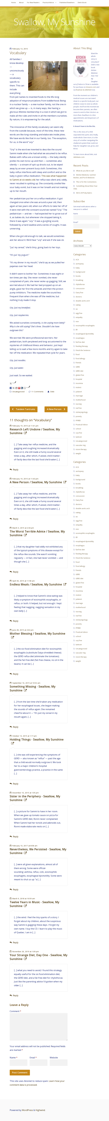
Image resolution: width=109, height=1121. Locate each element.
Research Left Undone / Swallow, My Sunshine (35, 431)
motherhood (80, 400)
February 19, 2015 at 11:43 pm (25, 479)
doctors (79, 297)
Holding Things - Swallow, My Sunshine (37, 739)
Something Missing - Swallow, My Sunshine (32, 688)
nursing (79, 404)
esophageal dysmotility (85, 334)
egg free (79, 313)
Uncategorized (18, 391)
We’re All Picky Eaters (84, 193)
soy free (79, 433)
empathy (79, 317)
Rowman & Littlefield (83, 90)
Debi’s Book (82, 2)
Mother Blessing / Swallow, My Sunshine (37, 633)
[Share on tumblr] (22, 388)
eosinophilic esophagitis (85, 325)
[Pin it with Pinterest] (19, 388)
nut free (79, 408)
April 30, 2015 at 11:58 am (23, 581)
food (77, 354)
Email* (75, 222)
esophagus (80, 338)
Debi (52, 391)
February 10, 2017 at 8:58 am (24, 845)
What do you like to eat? (85, 171)
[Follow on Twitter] (11, 383)
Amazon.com (91, 87)
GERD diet (79, 371)
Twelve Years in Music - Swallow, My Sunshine (34, 904)
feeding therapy (82, 346)
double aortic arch (83, 301)
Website (54, 1057)
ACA (77, 259)
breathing (79, 280)
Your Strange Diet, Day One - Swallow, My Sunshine (38, 957)
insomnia (79, 383)
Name (13, 1057)
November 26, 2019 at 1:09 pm (25, 951)
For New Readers (33, 2)
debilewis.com (78, 157)
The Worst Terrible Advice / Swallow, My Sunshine (37, 533)
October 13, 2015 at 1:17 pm (24, 736)
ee (77, 309)
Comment (15, 1011)
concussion (80, 288)
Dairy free (79, 292)
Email (33, 1057)
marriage (79, 396)
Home (13, 2)
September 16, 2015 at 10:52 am (26, 683)
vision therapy (81, 449)
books (78, 276)
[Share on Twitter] (13, 388)
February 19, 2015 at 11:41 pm (25, 426)
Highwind (40, 1110)
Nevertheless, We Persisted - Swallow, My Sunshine (38, 851)
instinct (78, 387)
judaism (79, 392)
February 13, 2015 (20, 49)
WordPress (27, 1110)
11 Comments (37, 391)
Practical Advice (48, 2)
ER (76, 330)
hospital (79, 379)
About (21, 2)
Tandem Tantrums (25, 409)
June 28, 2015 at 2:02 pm (22, 630)
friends (78, 363)
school (78, 429)
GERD (78, 367)
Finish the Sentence (83, 350)
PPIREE (78, 420)
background (80, 272)
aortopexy (80, 264)
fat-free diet (80, 342)
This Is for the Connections (86, 182)
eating (78, 305)
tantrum (79, 437)
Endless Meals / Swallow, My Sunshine (36, 584)
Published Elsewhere (67, 2)
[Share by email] (25, 388)
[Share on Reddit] (16, 388)
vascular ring (81, 445)
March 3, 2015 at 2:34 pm (23, 528)
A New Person (54, 409)
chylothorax (80, 284)
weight (78, 453)
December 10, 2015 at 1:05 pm (25, 793)
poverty (79, 416)
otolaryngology (82, 412)
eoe (77, 321)
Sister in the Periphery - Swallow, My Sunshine (35, 798)
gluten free (80, 375)
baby (78, 268)
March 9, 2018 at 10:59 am (23, 898)
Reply (15, 469)
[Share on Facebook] (11, 388)
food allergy (80, 358)
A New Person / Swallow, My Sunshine (36, 482)
